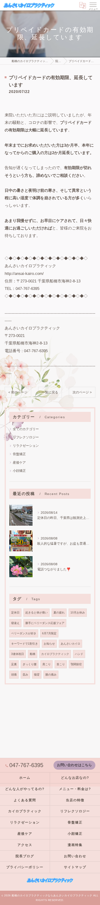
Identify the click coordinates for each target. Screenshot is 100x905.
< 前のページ (17, 392)
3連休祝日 (17, 653)
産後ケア (19, 462)
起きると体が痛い (36, 612)
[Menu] (92, 4)
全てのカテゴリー (26, 429)
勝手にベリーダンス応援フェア (44, 622)
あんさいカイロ (70, 643)
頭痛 (14, 674)
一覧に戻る (50, 392)
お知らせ (49, 643)
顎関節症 (76, 664)
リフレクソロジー (26, 437)
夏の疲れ (59, 612)
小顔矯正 (19, 471)
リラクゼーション (26, 445)
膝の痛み (51, 674)
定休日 (15, 612)
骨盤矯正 (19, 454)
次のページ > (82, 392)
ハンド (79, 653)
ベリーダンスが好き (23, 633)
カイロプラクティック (55, 653)
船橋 (32, 653)
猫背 (37, 674)
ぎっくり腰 (30, 664)
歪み (25, 674)
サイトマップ (75, 867)
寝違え (15, 622)
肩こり (46, 664)
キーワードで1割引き (24, 643)
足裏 (14, 664)
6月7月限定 (49, 633)
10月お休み (77, 612)
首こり (61, 664)
